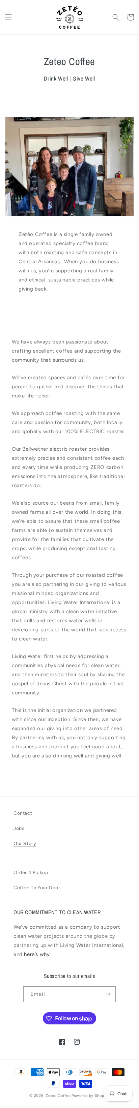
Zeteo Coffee (58, 1096)
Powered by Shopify (91, 1096)
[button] (8, 17)
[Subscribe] (108, 994)
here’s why (37, 954)
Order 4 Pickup (30, 872)
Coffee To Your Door (36, 888)
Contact (22, 813)
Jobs (18, 828)
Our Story (24, 843)
